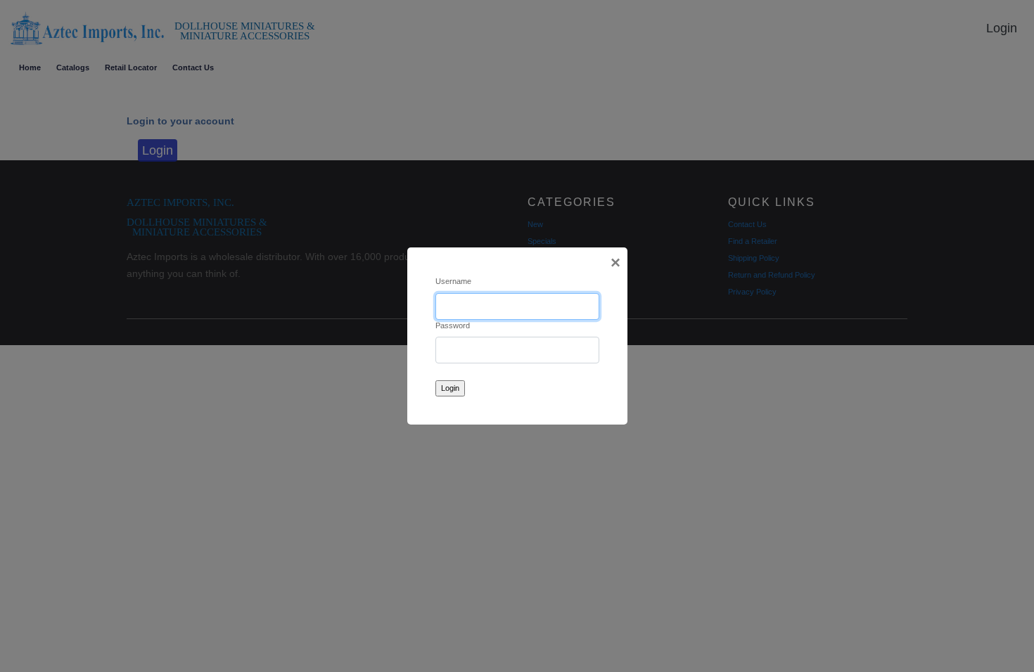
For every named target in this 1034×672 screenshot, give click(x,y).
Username (453, 281)
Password (452, 325)
